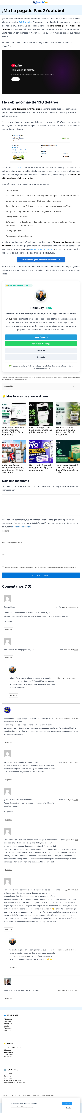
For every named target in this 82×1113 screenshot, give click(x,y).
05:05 (76, 800)
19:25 (76, 890)
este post (19, 167)
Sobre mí (41, 350)
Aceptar (67, 1104)
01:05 (76, 718)
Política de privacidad (21, 527)
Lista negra (8, 1052)
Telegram (7, 1021)
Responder (8, 629)
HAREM (60, 990)
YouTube (7, 1030)
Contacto (41, 357)
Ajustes (68, 1108)
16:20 (74, 950)
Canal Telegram (41, 337)
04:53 (76, 762)
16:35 (76, 650)
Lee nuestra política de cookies (22, 1107)
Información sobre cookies (14, 1083)
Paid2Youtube (25, 22)
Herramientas (9, 1056)
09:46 (76, 607)
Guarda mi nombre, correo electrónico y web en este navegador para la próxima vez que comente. (40, 567)
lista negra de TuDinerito (40, 249)
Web (4, 555)
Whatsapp (8, 1019)
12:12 (76, 840)
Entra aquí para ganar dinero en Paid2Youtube (41, 260)
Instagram (8, 1023)
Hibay (59, 678)
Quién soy (8, 1074)
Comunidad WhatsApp (41, 344)
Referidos (7, 1050)
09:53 (74, 678)
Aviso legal (8, 1078)
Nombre (6, 531)
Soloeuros (59, 718)
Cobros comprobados (12, 1047)
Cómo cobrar (9, 1054)
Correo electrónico (12, 543)
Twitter (6, 1026)
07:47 (76, 990)
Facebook (8, 1028)
